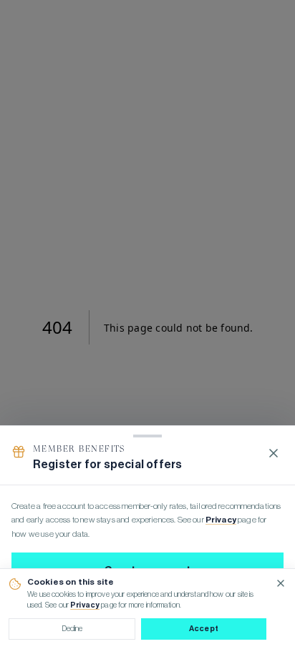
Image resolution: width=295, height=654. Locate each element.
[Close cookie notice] (281, 583)
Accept (203, 629)
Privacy (85, 605)
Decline (72, 629)
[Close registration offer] (147, 327)
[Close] (273, 453)
